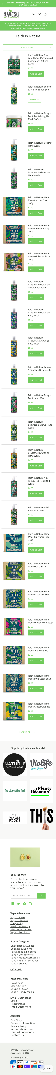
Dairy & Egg (17, 923)
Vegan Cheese (19, 920)
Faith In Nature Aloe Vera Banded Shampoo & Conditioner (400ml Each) (40, 59)
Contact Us (17, 1035)
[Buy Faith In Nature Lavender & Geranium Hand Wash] (14, 178)
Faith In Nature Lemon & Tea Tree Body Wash (39, 368)
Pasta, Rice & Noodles (23, 951)
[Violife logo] (41, 764)
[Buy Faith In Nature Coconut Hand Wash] (14, 150)
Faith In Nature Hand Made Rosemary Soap (39, 593)
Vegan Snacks (18, 963)
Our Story (16, 1020)
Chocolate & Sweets (22, 945)
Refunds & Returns (21, 1029)
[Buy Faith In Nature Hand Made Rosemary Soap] (14, 599)
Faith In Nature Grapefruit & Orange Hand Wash (38, 453)
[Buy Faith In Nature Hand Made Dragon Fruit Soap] (14, 627)
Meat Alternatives (21, 929)
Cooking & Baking (21, 948)
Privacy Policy (18, 1026)
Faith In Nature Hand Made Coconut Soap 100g (38, 200)
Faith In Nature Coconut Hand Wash (40, 144)
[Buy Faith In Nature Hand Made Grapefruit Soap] (14, 711)
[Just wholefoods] (15, 817)
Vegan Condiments (22, 954)
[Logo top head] (41, 817)
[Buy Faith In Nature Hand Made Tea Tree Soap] (14, 655)
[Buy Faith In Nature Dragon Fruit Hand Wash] (14, 402)
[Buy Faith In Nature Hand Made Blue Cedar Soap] (14, 683)
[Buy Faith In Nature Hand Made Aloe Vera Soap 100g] (14, 234)
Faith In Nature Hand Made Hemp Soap (38, 565)
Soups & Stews (19, 989)
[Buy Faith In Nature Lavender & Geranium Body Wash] (14, 318)
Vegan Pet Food (20, 932)
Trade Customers (20, 1006)
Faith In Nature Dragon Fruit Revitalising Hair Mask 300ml (39, 116)
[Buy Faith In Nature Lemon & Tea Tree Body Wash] (14, 374)
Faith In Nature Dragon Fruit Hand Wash (39, 396)
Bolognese (16, 983)
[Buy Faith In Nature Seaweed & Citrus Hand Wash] (14, 430)
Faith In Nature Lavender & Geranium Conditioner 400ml (39, 284)
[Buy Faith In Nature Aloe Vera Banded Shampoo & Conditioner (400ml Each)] (14, 65)
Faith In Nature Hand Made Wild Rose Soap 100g (39, 256)
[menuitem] (34, 14)
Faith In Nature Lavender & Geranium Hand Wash (39, 172)
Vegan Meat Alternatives (25, 957)
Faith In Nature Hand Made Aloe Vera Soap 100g (38, 228)
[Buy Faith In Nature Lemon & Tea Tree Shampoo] (14, 94)
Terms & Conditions (22, 1032)
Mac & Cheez (18, 986)
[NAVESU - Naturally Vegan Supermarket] (11, 14)
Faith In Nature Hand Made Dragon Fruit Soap (40, 621)
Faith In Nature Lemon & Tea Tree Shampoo (39, 88)
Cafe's (13, 1000)
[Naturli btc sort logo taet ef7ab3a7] (15, 764)
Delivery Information (22, 1023)
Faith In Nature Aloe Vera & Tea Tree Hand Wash (39, 480)
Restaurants (17, 1003)
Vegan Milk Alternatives (24, 960)
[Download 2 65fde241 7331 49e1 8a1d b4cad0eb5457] (41, 791)
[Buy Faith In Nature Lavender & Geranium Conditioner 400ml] (14, 290)
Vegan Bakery (18, 917)
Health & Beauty (20, 926)
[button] (2, 3)
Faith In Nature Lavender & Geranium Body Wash (39, 312)
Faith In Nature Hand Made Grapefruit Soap (39, 705)
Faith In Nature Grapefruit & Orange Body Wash (38, 340)
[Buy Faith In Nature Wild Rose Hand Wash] (14, 515)
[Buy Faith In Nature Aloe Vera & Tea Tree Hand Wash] (14, 487)
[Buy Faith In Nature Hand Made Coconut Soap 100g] (14, 206)
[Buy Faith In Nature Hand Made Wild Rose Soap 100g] (14, 262)
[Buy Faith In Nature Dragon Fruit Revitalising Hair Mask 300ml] (14, 122)
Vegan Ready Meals (22, 991)
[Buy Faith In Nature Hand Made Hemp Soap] (14, 571)
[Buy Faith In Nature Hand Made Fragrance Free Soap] (14, 543)
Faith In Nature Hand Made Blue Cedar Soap (39, 677)
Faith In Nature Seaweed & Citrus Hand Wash (40, 424)
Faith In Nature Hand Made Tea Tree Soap (38, 649)
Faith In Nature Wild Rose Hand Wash (38, 509)
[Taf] (15, 791)
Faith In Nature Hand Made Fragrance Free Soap (38, 537)
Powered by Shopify (19, 1057)
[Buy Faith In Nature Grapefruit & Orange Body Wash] (14, 346)
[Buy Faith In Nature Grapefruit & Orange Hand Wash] (14, 459)
